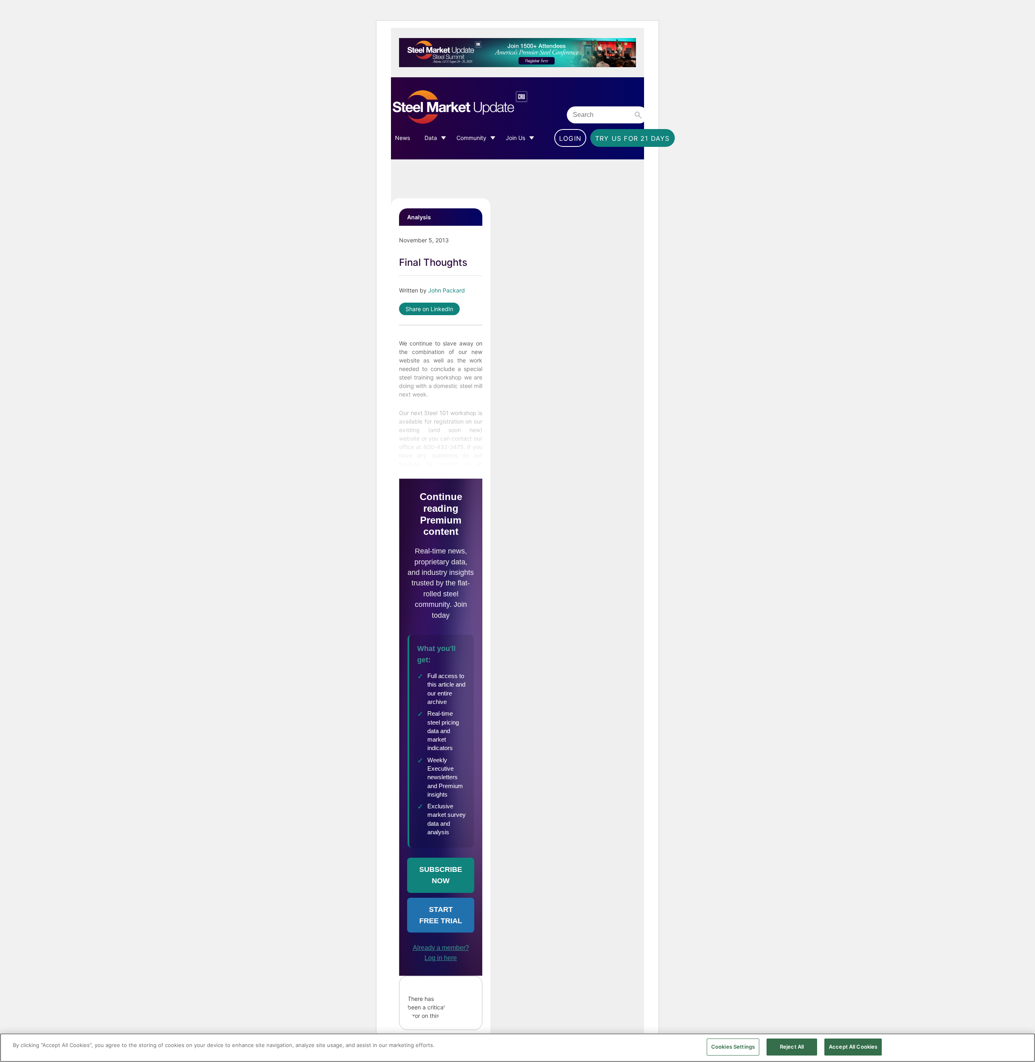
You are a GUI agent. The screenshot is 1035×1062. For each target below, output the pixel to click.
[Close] (1022, 1047)
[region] (517, 1047)
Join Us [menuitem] (515, 137)
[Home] (477, 107)
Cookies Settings (733, 1046)
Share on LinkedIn (429, 308)
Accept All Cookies (853, 1046)
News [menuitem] (402, 137)
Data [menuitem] (431, 137)
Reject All (792, 1046)
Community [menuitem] (471, 137)
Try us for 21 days (632, 138)
